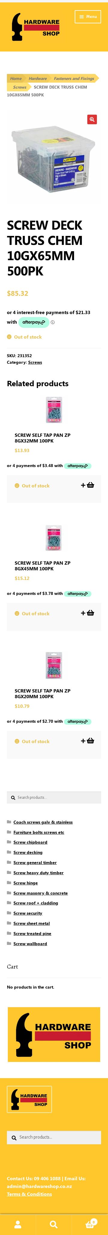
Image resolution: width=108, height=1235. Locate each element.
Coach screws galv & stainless (43, 822)
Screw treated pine (32, 933)
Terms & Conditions (29, 1194)
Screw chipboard (30, 842)
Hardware (37, 78)
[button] (92, 119)
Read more (90, 485)
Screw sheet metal (32, 923)
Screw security (28, 913)
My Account (18, 1225)
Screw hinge (26, 883)
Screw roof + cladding (36, 903)
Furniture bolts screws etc (39, 832)
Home (15, 78)
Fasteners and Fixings (74, 78)
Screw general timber (35, 862)
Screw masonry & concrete (41, 893)
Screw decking (28, 852)
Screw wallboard (30, 943)
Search (54, 1225)
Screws (19, 87)
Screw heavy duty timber (39, 872)
